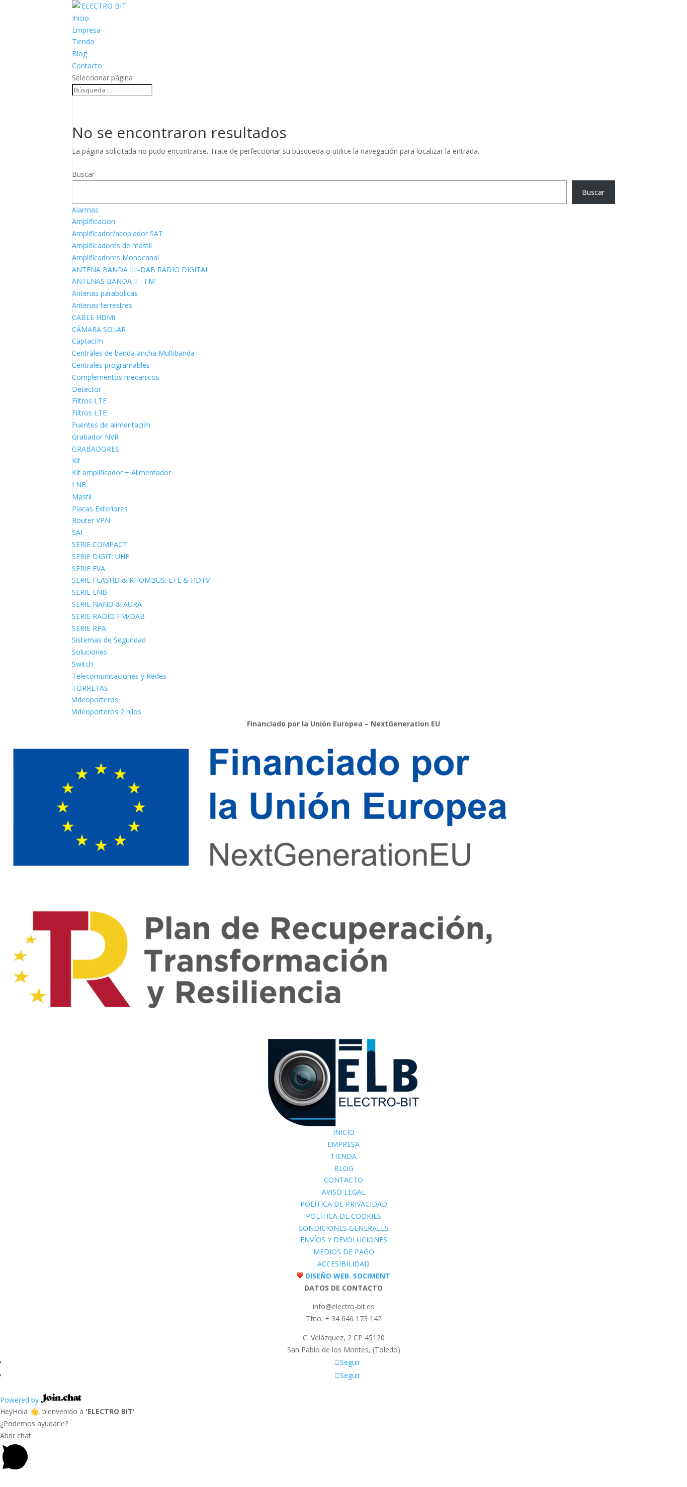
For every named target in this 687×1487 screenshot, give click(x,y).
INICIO (344, 1132)
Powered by (20, 1400)
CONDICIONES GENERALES (343, 1228)
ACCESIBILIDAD (343, 1263)
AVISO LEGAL (344, 1192)
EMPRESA (343, 1144)
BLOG (344, 1168)
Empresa (86, 30)
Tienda (83, 41)
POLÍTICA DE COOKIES (343, 1216)
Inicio (80, 18)
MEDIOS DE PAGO (343, 1251)
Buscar (83, 174)
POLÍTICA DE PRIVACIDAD (343, 1204)
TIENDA (343, 1156)
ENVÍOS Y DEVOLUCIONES (343, 1239)
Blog (79, 53)
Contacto (87, 65)
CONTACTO (343, 1180)
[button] (343, 1452)
